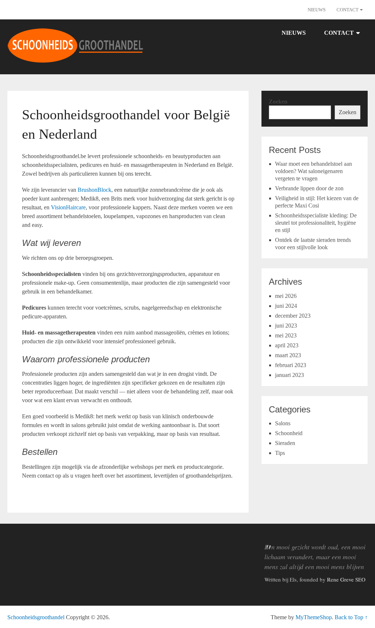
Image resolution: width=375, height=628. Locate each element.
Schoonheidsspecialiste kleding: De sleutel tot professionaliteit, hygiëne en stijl (316, 222)
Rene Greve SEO (346, 579)
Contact (348, 9)
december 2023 (293, 316)
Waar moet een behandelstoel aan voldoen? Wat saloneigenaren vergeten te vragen (313, 171)
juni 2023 (286, 325)
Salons (282, 423)
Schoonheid (288, 433)
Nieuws (317, 9)
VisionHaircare (68, 207)
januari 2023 (289, 375)
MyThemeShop (314, 617)
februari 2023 (290, 365)
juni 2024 (286, 306)
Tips (280, 453)
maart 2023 (288, 355)
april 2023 (286, 345)
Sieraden (285, 443)
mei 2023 (286, 335)
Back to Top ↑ (351, 617)
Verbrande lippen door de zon (309, 188)
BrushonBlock (94, 190)
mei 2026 (286, 296)
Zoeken (278, 101)
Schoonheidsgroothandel (35, 617)
